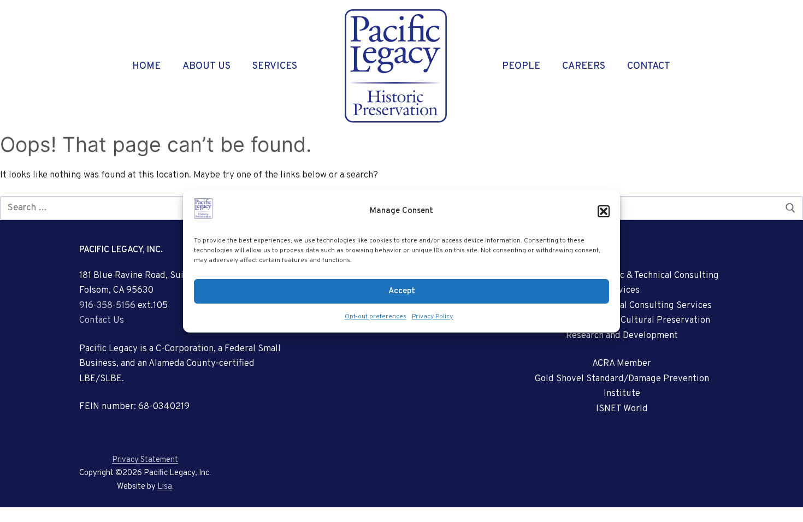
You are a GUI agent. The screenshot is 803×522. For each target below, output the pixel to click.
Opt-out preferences (375, 316)
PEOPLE (521, 66)
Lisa (164, 487)
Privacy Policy (432, 316)
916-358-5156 (107, 306)
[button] (603, 211)
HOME (146, 66)
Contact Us (101, 321)
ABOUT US (206, 66)
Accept (401, 291)
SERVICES (274, 66)
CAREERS (583, 66)
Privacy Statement (145, 460)
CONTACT (648, 66)
